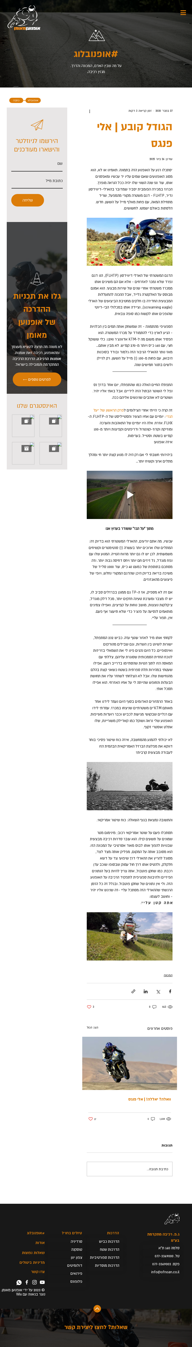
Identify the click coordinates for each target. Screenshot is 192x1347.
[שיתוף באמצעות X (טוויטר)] (158, 991)
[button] (162, 1264)
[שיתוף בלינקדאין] (145, 991)
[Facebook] (27, 1282)
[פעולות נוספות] (90, 111)
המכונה (168, 975)
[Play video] (129, 495)
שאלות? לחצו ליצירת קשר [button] (96, 1327)
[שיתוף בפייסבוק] (170, 991)
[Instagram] (35, 1282)
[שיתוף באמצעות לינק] (133, 991)
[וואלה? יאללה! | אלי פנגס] (129, 1063)
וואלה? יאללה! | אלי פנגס (149, 1099)
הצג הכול (92, 1027)
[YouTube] (42, 1282)
